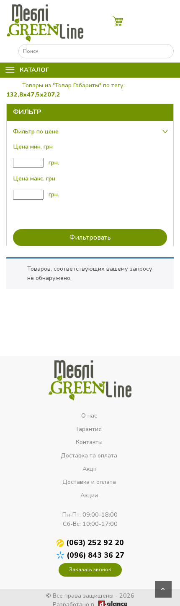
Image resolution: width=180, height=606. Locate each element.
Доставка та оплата (89, 455)
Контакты (89, 442)
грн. (53, 162)
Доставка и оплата (89, 482)
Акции (89, 495)
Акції (89, 469)
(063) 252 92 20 (95, 543)
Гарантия (89, 429)
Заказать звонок (90, 569)
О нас (89, 415)
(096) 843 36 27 (95, 555)
